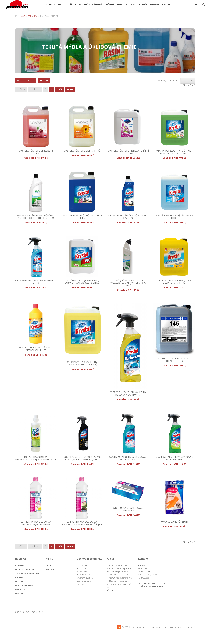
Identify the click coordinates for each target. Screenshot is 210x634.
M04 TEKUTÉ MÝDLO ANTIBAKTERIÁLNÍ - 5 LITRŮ (128, 152)
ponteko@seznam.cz (154, 586)
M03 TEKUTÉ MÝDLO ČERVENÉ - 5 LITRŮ (35, 152)
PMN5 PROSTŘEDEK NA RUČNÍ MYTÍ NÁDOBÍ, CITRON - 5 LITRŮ (174, 152)
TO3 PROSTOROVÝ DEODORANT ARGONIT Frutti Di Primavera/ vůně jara (82, 523)
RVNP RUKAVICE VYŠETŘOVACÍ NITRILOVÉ (128, 509)
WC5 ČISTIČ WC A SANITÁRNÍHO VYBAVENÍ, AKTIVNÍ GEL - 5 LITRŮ (82, 281)
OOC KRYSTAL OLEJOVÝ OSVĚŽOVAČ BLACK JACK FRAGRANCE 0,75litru (82, 458)
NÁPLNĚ (110, 4)
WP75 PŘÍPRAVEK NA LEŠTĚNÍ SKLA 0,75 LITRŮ (36, 281)
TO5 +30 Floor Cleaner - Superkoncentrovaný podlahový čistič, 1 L (35, 458)
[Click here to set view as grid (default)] (41, 80)
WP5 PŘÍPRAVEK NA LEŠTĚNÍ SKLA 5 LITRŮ (174, 217)
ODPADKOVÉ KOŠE (138, 4)
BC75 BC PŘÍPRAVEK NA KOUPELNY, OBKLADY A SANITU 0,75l (128, 393)
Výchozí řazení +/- (25, 80)
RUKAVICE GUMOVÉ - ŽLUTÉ (174, 522)
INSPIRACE (154, 4)
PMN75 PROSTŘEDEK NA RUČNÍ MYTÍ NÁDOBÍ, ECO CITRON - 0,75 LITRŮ (35, 217)
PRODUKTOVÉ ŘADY (67, 4)
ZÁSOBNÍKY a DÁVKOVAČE (91, 4)
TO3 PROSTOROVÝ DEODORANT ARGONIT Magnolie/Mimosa (36, 523)
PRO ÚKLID (122, 4)
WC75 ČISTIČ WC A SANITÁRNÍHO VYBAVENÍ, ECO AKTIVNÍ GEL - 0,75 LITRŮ (128, 283)
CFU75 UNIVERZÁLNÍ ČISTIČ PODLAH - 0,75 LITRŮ (128, 217)
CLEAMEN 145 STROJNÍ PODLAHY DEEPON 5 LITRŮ (174, 359)
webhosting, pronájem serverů (180, 627)
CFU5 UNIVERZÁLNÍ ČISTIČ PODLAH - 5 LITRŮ (82, 217)
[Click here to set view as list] (47, 80)
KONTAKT (166, 4)
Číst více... (112, 590)
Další (59, 89)
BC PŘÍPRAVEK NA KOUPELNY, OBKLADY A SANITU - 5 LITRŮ (82, 363)
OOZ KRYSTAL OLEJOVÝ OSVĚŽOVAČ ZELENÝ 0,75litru (174, 458)
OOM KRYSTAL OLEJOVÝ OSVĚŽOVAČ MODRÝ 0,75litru (128, 458)
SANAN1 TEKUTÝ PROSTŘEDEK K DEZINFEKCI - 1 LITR (36, 349)
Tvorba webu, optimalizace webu (147, 627)
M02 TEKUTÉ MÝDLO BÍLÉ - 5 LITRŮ (81, 151)
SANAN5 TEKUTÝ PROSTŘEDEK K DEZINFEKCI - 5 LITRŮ (174, 281)
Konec (70, 89)
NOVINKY (50, 4)
